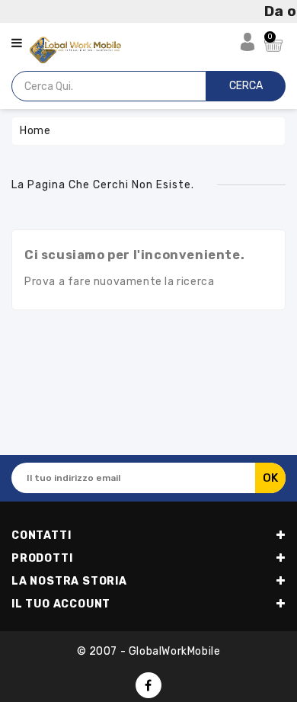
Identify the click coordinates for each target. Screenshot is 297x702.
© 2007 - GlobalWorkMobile (149, 651)
